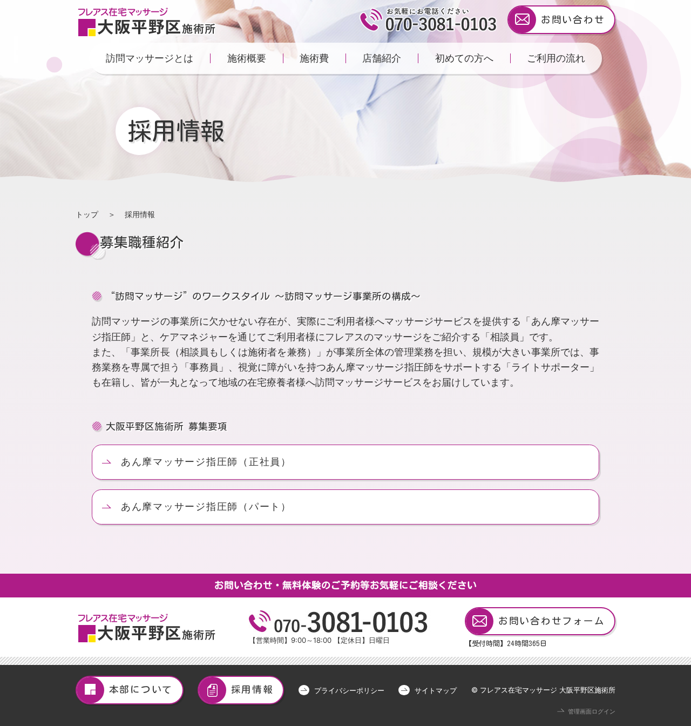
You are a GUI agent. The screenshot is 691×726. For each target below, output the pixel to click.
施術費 (314, 58)
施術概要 (246, 58)
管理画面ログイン (591, 711)
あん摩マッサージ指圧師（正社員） (206, 461)
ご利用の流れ (556, 58)
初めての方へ (464, 58)
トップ (87, 214)
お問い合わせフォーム (551, 621)
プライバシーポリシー (349, 690)
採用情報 (252, 689)
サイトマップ (435, 690)
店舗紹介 (381, 58)
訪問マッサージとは (149, 58)
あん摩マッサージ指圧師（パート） (206, 506)
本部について (141, 689)
